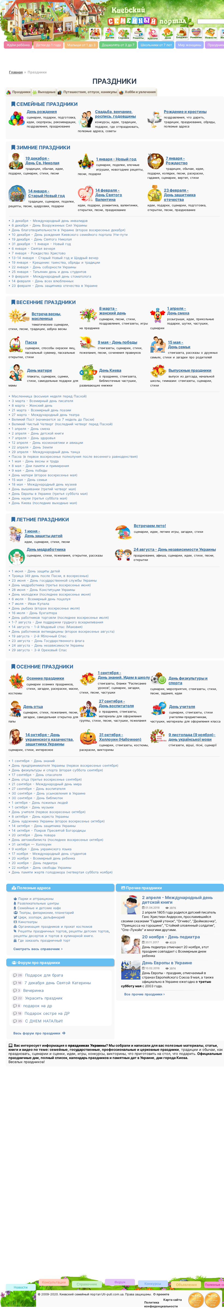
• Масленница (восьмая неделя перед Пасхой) (47, 396)
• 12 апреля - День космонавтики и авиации (45, 443)
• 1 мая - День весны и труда (33, 461)
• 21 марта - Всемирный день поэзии (39, 410)
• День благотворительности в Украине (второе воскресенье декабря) (66, 230)
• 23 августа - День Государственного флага (46, 641)
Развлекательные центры (37, 903)
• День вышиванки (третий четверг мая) (42, 489)
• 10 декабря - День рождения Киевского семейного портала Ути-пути (68, 235)
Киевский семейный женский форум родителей (95, 34)
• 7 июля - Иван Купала (28, 604)
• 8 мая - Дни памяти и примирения (38, 466)
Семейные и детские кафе (38, 908)
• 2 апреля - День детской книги (36, 433)
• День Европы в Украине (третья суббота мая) (48, 494)
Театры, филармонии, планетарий (46, 913)
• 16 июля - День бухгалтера (32, 613)
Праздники (20, 92)
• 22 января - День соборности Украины (42, 267)
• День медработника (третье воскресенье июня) (49, 585)
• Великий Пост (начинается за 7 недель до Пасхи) (51, 419)
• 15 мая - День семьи (27, 480)
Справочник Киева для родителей (124, 34)
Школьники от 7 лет (156, 45)
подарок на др (37, 1005)
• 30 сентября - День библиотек (35, 798)
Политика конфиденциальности (161, 1304)
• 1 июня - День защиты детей (34, 571)
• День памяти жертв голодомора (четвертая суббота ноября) (60, 872)
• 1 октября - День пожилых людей (38, 803)
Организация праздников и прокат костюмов (54, 926)
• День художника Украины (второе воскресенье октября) (56, 821)
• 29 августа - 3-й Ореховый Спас (37, 650)
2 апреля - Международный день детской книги (177, 900)
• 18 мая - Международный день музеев (42, 484)
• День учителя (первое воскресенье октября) (47, 812)
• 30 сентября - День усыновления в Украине (47, 793)
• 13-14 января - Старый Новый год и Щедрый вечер (53, 258)
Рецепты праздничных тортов (42, 931)
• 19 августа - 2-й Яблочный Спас (37, 636)
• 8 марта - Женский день (30, 405)
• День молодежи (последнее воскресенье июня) (49, 594)
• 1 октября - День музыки (31, 807)
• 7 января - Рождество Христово (37, 253)
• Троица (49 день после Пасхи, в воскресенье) (48, 576)
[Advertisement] (22, 1180)
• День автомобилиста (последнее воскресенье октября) (55, 840)
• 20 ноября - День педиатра (32, 863)
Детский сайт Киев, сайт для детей (109, 33)
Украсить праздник (44, 998)
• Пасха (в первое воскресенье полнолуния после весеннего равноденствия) (73, 456)
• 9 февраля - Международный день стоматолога (49, 276)
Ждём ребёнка (18, 45)
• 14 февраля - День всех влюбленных (40, 281)
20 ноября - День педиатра (171, 936)
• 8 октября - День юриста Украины (38, 816)
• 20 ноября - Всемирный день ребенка (41, 858)
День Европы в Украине (167, 962)
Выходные (46, 92)
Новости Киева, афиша (211, 34)
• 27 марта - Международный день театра (43, 415)
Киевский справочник (87, 1284)
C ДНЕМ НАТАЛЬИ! (44, 1021)
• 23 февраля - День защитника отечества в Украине (53, 286)
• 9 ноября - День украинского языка (40, 849)
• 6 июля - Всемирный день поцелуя (39, 599)
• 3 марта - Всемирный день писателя (40, 401)
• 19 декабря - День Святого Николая (40, 239)
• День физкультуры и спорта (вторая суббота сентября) (55, 770)
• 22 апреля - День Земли (30, 447)
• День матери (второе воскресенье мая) (42, 475)
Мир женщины (189, 45)
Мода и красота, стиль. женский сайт (153, 34)
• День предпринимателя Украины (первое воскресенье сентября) (63, 765)
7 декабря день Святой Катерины (58, 982)
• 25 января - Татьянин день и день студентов (47, 272)
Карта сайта (172, 1300)
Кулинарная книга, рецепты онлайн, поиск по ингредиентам (138, 34)
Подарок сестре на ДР (47, 1013)
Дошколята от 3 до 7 (118, 45)
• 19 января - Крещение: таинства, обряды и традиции (54, 262)
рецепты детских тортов (89, 931)
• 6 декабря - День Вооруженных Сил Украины (47, 225)
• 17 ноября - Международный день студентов (47, 854)
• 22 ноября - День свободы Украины (39, 867)
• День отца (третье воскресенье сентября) (45, 779)
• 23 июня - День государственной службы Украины (52, 580)
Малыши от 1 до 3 (81, 45)
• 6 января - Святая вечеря (31, 248)
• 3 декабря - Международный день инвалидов (48, 221)
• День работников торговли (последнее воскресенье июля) (58, 617)
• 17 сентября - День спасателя (35, 775)
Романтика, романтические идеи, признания (196, 33)
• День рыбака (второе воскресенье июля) (44, 608)
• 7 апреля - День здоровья (31, 438)
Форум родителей (120, 1282)
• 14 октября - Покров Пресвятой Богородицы (47, 830)
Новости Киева (21, 1287)
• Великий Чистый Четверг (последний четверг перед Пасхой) (60, 424)
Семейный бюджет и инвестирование (182, 33)
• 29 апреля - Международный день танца (44, 452)
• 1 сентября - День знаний (31, 761)
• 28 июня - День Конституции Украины (41, 590)
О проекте (161, 1294)
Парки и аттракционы (35, 899)
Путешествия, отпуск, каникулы (90, 92)
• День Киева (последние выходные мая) (42, 503)
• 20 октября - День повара (31, 835)
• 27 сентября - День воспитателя (37, 789)
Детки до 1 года (48, 45)
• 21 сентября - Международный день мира (45, 784)
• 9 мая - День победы (27, 470)
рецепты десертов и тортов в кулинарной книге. (54, 936)
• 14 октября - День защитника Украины (42, 826)
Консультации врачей (54, 1282)
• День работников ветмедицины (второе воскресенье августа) (61, 631)
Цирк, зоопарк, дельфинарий (41, 917)
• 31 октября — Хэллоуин (29, 844)
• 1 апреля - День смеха (29, 429)
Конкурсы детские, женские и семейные (153, 1283)
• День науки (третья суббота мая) (37, 498)
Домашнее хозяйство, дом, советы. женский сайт (167, 34)
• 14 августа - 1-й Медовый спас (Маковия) (45, 627)
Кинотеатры (27, 922)
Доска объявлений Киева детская (186, 1284)
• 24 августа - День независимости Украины (46, 645)
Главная (16, 72)
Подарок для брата (44, 975)
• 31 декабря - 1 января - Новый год (39, 244)
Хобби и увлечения (140, 92)
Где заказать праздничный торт (43, 940)
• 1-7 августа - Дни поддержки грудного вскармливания (55, 622)
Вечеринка (33, 990)
